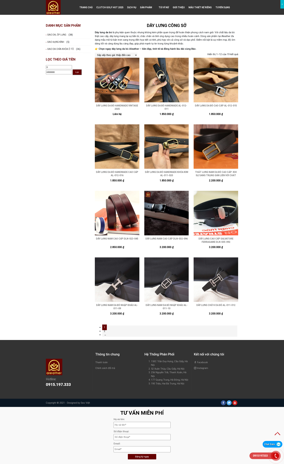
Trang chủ (86, 7)
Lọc (77, 72)
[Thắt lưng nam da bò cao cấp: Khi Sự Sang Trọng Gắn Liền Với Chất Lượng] (216, 146)
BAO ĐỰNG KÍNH (55, 42)
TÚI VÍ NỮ (164, 7)
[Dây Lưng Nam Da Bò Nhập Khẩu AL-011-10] (166, 279)
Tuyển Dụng (222, 7)
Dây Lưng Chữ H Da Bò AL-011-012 (215, 305)
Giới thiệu (179, 7)
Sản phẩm (146, 7)
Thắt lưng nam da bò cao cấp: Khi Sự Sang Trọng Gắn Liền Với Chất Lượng (216, 175)
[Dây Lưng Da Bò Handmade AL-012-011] (166, 80)
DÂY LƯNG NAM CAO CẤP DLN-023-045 (117, 238)
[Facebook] (223, 402)
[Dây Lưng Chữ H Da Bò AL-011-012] (216, 279)
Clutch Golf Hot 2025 (109, 7)
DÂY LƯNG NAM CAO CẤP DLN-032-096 (166, 238)
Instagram (202, 368)
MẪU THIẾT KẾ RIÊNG (200, 7)
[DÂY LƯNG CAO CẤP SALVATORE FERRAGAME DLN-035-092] (216, 213)
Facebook (202, 362)
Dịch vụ (131, 7)
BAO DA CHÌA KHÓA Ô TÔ (60, 49)
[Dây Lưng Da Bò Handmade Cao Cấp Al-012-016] (117, 146)
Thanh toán (101, 362)
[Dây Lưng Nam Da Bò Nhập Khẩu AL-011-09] (117, 279)
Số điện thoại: (121, 431)
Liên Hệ (83, 22)
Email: (117, 443)
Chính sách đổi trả (105, 368)
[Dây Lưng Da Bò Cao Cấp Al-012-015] (216, 80)
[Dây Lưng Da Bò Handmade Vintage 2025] (117, 80)
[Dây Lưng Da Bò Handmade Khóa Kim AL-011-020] (166, 146)
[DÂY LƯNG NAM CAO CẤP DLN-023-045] (117, 213)
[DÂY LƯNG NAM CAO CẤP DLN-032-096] (166, 213)
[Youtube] (234, 402)
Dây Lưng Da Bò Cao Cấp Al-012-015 (216, 105)
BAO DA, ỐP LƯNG (56, 34)
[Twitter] (229, 402)
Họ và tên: (119, 419)
